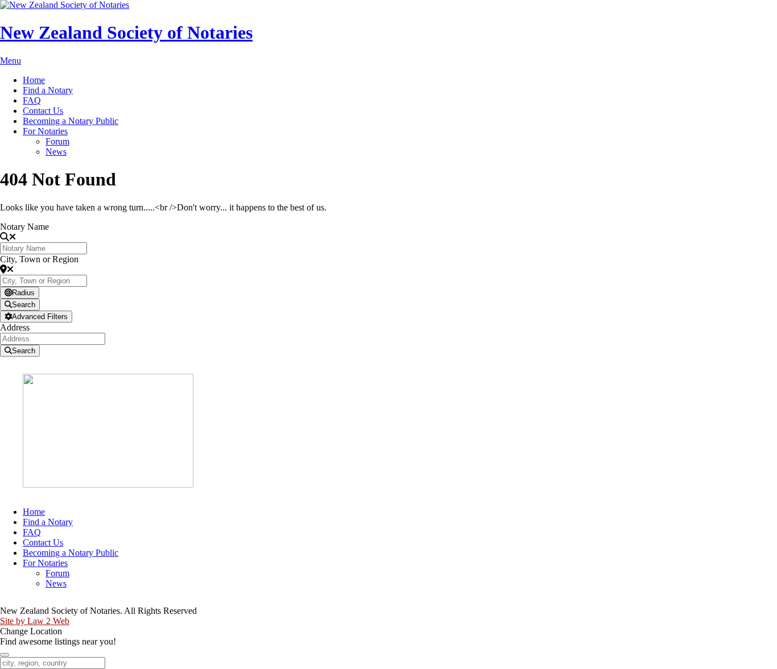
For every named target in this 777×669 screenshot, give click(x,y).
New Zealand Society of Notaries (126, 32)
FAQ (32, 100)
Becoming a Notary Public (70, 121)
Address (15, 327)
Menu (10, 60)
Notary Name (24, 227)
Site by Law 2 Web (34, 621)
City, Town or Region (39, 259)
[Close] (4, 654)
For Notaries (45, 131)
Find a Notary (48, 90)
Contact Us (43, 110)
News (56, 151)
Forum (57, 141)
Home (34, 80)
